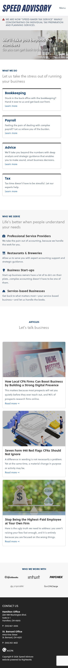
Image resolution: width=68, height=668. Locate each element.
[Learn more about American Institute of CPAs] (8, 650)
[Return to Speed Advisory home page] (27, 8)
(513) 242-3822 (11, 642)
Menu (62, 8)
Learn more (22, 106)
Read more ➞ (34, 403)
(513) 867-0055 (11, 625)
